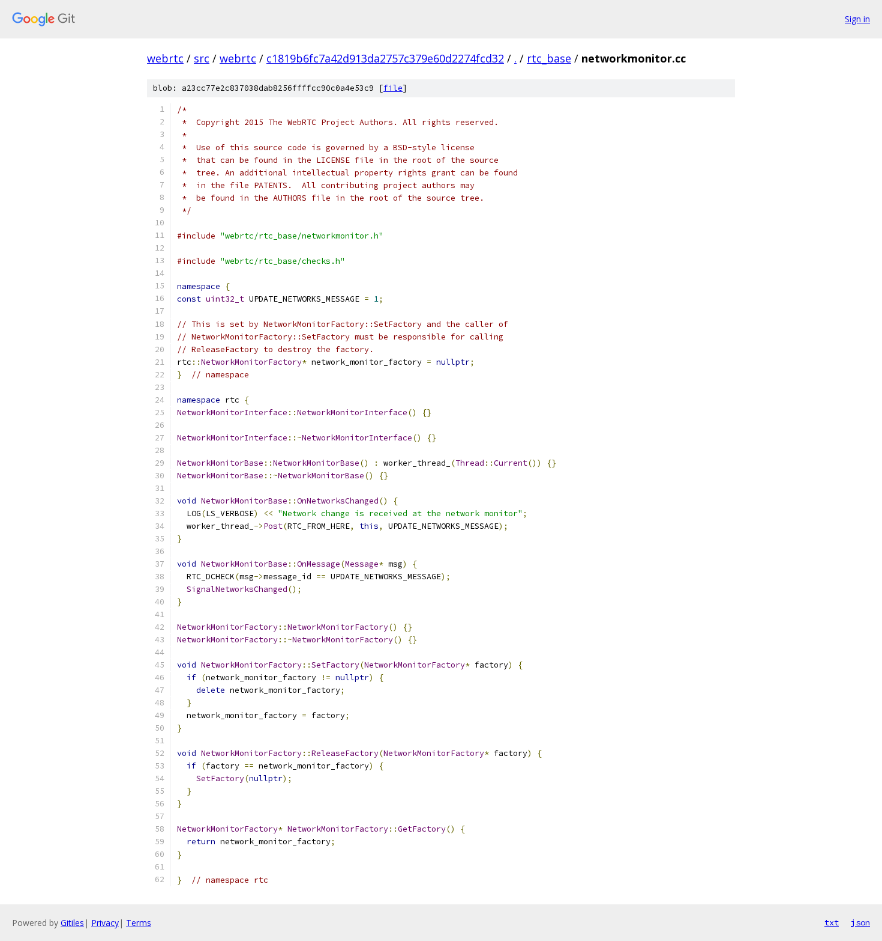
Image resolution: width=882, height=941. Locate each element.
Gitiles (72, 922)
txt (831, 922)
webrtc (165, 58)
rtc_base (549, 58)
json (860, 922)
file (393, 88)
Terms (138, 922)
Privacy (105, 922)
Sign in (857, 19)
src (201, 58)
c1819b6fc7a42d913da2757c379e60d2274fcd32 (385, 58)
